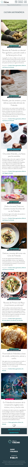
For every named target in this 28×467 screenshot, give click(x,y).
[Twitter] (13, 458)
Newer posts (14, 433)
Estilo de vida (10, 320)
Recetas (6, 67)
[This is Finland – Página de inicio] (5, 1)
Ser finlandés (11, 67)
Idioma (20, 2)
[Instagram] (17, 458)
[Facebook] (11, 458)
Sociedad (11, 173)
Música (19, 422)
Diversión (4, 320)
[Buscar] (16, 2)
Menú (25, 2)
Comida (10, 65)
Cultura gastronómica (16, 65)
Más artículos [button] (13, 430)
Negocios (6, 173)
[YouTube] (15, 458)
